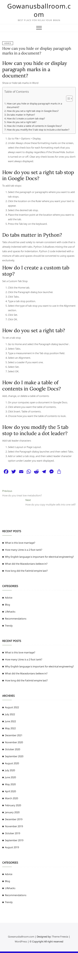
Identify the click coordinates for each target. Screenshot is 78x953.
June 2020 (10, 777)
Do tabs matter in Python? (21, 114)
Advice (7, 43)
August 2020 (12, 763)
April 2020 (10, 791)
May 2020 (10, 784)
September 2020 (14, 756)
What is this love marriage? (20, 542)
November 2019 (14, 826)
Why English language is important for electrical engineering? (39, 556)
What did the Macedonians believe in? (26, 563)
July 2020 (10, 770)
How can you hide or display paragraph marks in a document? (36, 50)
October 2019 (12, 833)
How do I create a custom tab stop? (26, 118)
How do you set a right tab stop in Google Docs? (32, 111)
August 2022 (12, 707)
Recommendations (15, 618)
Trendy (9, 625)
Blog (7, 604)
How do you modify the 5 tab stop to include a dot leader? (38, 129)
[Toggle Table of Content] (67, 98)
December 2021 (13, 735)
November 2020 (14, 742)
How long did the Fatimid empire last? (26, 570)
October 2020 (12, 749)
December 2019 (13, 819)
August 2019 (12, 847)
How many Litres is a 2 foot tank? (23, 549)
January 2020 (12, 812)
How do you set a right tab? (21, 122)
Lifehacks (10, 611)
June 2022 (10, 721)
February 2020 (13, 805)
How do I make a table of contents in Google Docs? (34, 125)
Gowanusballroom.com (39, 10)
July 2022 (10, 714)
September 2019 (14, 840)
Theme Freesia (60, 936)
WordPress (21, 941)
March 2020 (11, 798)
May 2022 (10, 728)
